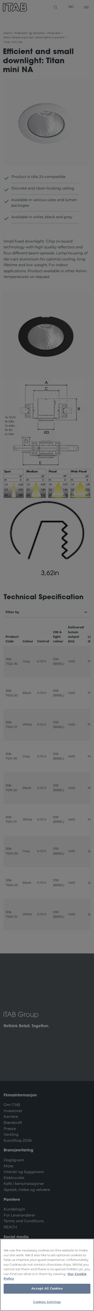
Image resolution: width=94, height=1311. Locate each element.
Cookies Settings (47, 1302)
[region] (47, 1275)
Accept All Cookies (46, 1288)
